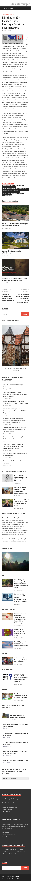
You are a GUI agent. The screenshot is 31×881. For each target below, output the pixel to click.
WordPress (12, 879)
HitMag (19, 879)
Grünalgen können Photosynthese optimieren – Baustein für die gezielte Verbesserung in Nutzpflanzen (14, 420)
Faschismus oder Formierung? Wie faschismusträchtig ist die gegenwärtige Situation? (20, 677)
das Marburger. (16, 876)
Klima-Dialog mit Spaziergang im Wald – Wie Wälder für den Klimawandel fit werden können (21, 583)
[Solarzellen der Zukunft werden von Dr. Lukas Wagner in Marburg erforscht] (7, 500)
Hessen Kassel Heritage (8, 14)
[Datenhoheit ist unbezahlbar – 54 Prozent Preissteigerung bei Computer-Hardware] (7, 594)
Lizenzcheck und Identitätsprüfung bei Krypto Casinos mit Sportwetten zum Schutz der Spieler (14, 429)
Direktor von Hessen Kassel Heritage (13, 185)
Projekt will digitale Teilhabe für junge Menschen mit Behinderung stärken (20, 490)
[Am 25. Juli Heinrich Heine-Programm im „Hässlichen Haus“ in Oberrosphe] (7, 475)
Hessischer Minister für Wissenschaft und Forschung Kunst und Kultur (14, 189)
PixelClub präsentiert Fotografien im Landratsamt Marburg (21, 643)
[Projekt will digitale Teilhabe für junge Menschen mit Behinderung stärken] (7, 488)
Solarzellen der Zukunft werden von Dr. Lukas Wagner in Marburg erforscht (21, 502)
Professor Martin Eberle (10, 193)
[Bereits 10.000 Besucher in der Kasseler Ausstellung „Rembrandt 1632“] (15, 268)
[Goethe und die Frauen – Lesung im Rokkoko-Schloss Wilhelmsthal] (7, 694)
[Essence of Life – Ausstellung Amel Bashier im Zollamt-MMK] (7, 630)
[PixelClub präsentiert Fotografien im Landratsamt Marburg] (7, 642)
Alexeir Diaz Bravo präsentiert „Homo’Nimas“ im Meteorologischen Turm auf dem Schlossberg (20, 618)
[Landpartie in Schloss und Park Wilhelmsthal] (15, 241)
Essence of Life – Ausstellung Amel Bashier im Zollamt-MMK (20, 632)
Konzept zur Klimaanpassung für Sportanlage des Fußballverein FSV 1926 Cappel (15, 411)
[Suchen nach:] (15, 314)
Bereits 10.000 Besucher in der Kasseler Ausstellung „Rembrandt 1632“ (15, 279)
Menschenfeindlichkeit (12, 192)
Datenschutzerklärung (8, 834)
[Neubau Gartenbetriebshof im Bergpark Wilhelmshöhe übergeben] (15, 213)
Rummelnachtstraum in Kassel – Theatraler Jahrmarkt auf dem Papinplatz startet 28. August (15, 394)
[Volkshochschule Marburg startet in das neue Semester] (7, 658)
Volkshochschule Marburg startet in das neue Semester (21, 659)
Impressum (5, 832)
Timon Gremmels (7, 195)
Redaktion (5, 837)
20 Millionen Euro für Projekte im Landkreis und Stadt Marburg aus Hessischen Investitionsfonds (13, 446)
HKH (4, 192)
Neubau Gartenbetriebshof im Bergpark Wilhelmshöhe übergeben (15, 224)
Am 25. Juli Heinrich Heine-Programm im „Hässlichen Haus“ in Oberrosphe (20, 478)
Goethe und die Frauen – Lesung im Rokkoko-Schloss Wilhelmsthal (21, 695)
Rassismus (20, 193)
